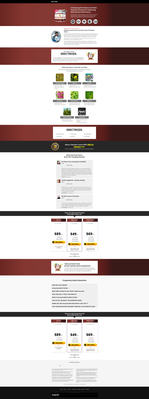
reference (79, 389)
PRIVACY (64, 389)
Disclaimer (74, 389)
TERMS (61, 389)
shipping (87, 389)
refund (83, 389)
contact (69, 389)
